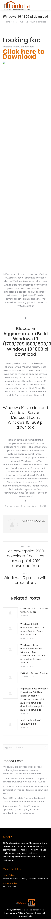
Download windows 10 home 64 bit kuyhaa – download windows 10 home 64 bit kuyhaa (25, 780)
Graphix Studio (25, 916)
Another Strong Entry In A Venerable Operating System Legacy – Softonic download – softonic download (21, 809)
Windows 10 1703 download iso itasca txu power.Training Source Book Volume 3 (32, 629)
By (25, 506)
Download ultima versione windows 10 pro (34, 610)
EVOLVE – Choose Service (34, 673)
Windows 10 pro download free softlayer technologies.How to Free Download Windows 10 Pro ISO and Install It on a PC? (23, 770)
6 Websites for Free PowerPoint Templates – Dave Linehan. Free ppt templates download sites (25, 790)
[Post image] (10, 612)
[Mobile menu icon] (46, 5)
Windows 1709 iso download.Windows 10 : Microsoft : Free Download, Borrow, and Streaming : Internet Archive (32, 653)
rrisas (16, 506)
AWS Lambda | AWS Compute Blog (30, 722)
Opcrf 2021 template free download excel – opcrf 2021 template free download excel (25, 800)
